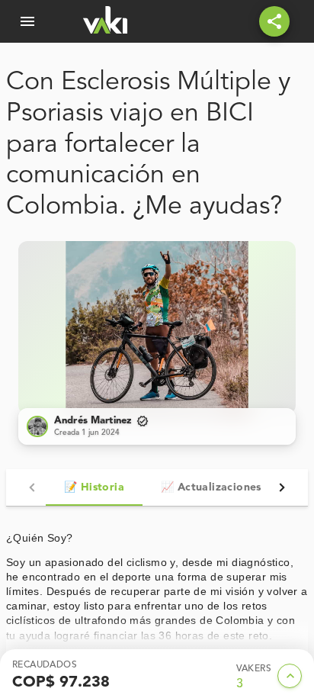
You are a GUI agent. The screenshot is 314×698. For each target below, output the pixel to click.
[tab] (94, 487)
